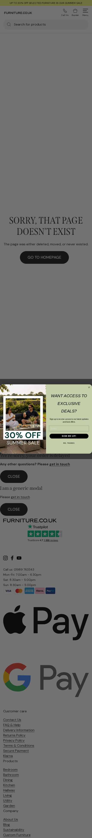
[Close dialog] (89, 387)
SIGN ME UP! (69, 436)
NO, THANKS (68, 443)
